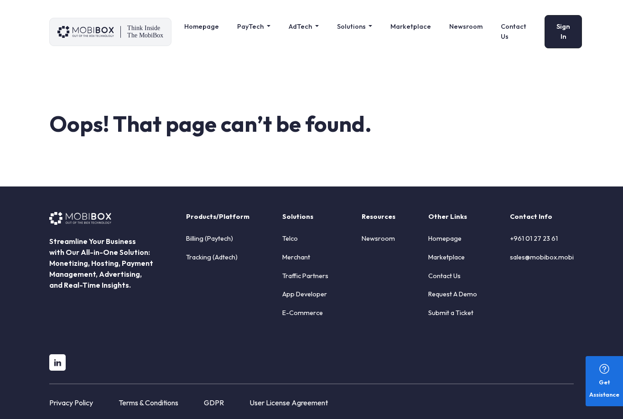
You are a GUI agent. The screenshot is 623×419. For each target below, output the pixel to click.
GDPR (214, 402)
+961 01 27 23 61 (534, 238)
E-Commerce (302, 313)
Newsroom (466, 26)
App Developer (304, 294)
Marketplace (410, 26)
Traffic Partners (305, 276)
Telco (290, 238)
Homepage (201, 26)
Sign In (563, 31)
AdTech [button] (301, 26)
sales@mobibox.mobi (542, 257)
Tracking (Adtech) (212, 257)
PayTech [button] (251, 26)
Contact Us (513, 31)
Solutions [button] (352, 26)
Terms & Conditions (148, 402)
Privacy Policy (71, 402)
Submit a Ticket (450, 313)
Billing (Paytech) (209, 238)
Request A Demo (452, 294)
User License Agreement (288, 402)
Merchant (296, 257)
